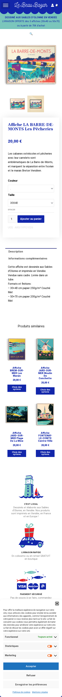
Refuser (31, 675)
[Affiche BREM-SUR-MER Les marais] (16, 349)
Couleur (13, 180)
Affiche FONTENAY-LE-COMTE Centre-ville (45, 437)
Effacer (11, 210)
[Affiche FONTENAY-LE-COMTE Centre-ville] (45, 414)
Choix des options (17, 388)
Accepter (31, 666)
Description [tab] (15, 251)
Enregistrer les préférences (31, 684)
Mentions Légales (40, 692)
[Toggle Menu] (5, 5)
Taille (11, 195)
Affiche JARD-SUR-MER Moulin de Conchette (45, 373)
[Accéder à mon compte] (52, 5)
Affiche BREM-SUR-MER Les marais (17, 372)
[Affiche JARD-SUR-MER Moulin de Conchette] (45, 349)
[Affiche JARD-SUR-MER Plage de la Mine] (16, 414)
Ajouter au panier (31, 218)
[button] (57, 603)
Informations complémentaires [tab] (27, 258)
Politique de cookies (21, 692)
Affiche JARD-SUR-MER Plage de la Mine (16, 437)
